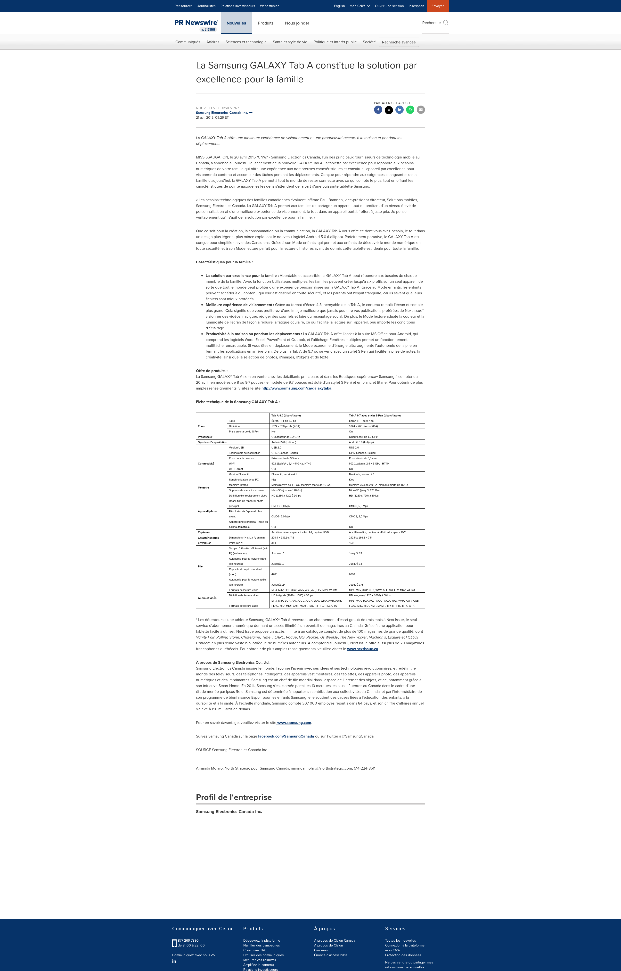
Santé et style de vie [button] (290, 42)
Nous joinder (297, 23)
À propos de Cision (328, 945)
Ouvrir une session (389, 5)
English (339, 5)
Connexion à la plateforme (405, 945)
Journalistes (206, 5)
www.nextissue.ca (362, 649)
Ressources (184, 5)
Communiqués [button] (187, 42)
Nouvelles (236, 23)
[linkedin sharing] (399, 110)
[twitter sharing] (389, 111)
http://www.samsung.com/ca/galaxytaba (296, 388)
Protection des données (403, 955)
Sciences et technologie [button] (246, 42)
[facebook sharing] (378, 110)
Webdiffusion (269, 5)
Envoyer (438, 5)
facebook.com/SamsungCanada (286, 736)
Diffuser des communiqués (263, 955)
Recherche (431, 22)
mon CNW (392, 950)
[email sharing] (421, 110)
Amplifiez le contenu (258, 964)
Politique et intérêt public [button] (335, 42)
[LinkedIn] (174, 961)
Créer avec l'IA (254, 950)
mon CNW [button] (358, 5)
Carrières (321, 950)
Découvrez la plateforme (261, 940)
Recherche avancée (399, 42)
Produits (265, 23)
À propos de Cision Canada (334, 940)
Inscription (416, 5)
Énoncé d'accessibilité (330, 955)
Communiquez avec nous (191, 955)
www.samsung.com (293, 722)
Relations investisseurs (238, 5)
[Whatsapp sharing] (410, 110)
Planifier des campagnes (261, 945)
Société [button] (369, 42)
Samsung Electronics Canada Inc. (229, 811)
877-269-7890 (188, 940)
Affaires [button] (212, 42)
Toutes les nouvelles (400, 940)
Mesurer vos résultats (259, 960)
